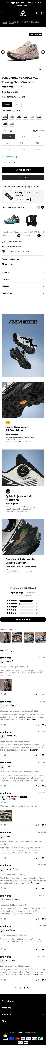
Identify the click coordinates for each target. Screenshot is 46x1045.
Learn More (27, 6)
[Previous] (3, 52)
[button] (7, 87)
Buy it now (23, 177)
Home (4, 22)
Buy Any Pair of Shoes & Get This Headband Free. (27, 192)
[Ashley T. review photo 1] (6, 685)
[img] (5, 658)
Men (17, 104)
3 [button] (24, 988)
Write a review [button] (23, 619)
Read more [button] (31, 719)
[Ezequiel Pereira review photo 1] (6, 815)
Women (7, 104)
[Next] (43, 52)
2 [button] (20, 988)
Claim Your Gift (23, 199)
